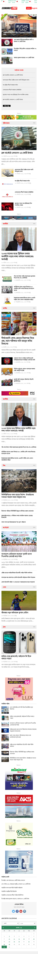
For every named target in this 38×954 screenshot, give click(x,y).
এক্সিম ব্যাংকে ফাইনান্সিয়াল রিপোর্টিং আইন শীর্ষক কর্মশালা (16, 572)
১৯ (19, 941)
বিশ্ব (4, 465)
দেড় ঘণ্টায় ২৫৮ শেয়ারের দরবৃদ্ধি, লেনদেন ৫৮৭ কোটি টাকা (15, 884)
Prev (3, 25)
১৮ (14, 941)
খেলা (4, 587)
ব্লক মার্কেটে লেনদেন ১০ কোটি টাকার (13, 99)
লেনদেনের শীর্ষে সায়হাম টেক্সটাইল (12, 90)
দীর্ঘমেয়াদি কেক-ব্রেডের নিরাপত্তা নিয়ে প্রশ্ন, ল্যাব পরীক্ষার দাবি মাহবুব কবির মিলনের (17, 341)
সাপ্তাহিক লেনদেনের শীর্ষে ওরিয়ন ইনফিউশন (12, 895)
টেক (4, 627)
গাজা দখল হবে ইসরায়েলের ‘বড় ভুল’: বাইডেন (13, 522)
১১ (14, 939)
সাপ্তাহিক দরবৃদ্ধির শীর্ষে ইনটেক (9, 891)
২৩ (4, 944)
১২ (19, 939)
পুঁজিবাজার (6, 123)
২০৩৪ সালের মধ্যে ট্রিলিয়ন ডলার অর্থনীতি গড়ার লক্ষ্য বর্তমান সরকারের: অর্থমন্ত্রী (17, 257)
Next (35, 25)
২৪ (9, 944)
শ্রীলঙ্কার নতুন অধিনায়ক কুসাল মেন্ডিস (14, 613)
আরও (34, 123)
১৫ (33, 939)
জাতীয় (5, 308)
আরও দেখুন (6, 106)
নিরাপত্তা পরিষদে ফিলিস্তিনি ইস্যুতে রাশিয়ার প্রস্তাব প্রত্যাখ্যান (17, 511)
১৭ (9, 941)
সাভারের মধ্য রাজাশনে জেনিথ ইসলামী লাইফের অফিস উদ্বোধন (18, 577)
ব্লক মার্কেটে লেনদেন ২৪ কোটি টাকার (13, 75)
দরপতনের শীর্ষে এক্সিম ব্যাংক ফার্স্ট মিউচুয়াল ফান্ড (16, 80)
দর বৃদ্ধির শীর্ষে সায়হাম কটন (10, 85)
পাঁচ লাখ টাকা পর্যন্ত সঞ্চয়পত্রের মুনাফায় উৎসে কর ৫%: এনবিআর (18, 447)
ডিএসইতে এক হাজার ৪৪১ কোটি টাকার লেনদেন (13, 880)
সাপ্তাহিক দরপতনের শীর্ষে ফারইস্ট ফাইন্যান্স (11, 887)
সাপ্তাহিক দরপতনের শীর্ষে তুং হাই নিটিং (15, 34)
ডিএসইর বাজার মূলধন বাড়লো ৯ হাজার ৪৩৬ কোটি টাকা (15, 898)
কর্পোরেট (6, 527)
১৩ (24, 939)
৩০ (4, 947)
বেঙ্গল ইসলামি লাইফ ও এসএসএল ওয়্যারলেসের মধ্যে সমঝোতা (18, 582)
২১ (29, 941)
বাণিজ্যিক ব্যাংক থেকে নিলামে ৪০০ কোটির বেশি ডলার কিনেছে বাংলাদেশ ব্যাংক (24, 288)
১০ (9, 939)
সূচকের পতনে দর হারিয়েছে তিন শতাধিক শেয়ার (15, 94)
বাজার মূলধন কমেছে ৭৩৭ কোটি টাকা (24, 57)
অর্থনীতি (5, 224)
